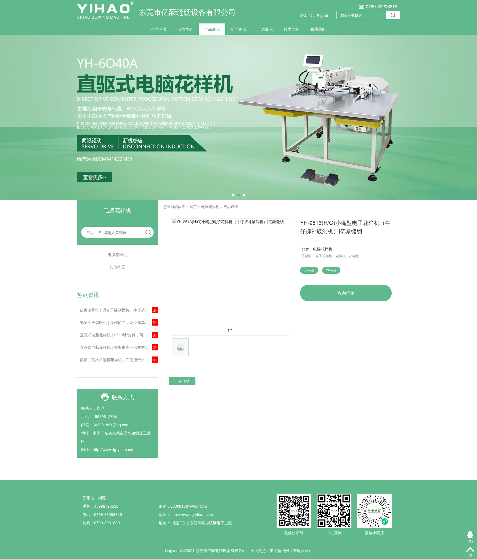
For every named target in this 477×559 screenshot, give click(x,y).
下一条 (331, 270)
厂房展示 (265, 29)
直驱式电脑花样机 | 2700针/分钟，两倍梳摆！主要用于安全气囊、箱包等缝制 (119, 334)
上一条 (309, 270)
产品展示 (212, 29)
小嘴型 (354, 255)
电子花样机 (324, 255)
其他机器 (117, 267)
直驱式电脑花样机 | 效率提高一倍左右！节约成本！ (119, 347)
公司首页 (159, 29)
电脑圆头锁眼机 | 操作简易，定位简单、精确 (118, 322)
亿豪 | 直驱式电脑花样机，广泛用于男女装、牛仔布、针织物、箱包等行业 (119, 359)
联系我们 (318, 29)
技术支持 (291, 29)
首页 (193, 206)
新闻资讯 (238, 29)
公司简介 (185, 29)
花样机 (341, 255)
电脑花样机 (117, 254)
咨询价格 (346, 293)
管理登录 (300, 550)
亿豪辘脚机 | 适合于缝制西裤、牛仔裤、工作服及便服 (119, 310)
